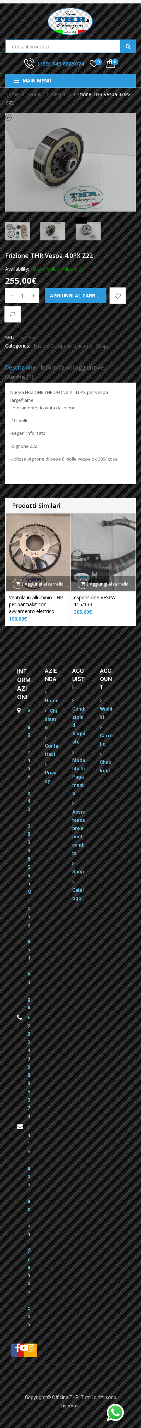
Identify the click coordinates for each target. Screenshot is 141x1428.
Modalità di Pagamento (78, 777)
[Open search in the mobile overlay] (70, 46)
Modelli (35, 94)
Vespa (58, 94)
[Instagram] (30, 1350)
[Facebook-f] (17, 1350)
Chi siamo (51, 719)
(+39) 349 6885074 (60, 63)
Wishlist (107, 713)
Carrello (106, 740)
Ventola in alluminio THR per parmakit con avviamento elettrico (36, 604)
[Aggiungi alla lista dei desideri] (117, 295)
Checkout (105, 766)
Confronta (12, 314)
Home (12, 94)
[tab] (20, 368)
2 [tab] (68, 220)
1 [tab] (57, 220)
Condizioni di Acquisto (79, 725)
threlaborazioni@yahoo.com (29, 1225)
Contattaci (51, 750)
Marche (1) (19, 377)
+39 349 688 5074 (28, 1067)
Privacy (50, 777)
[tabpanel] (70, 162)
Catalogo (78, 894)
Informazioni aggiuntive (72, 367)
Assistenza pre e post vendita (78, 832)
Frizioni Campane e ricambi (63, 345)
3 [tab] (78, 220)
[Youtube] (24, 1350)
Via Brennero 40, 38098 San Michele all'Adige (29, 859)
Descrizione (20, 367)
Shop (78, 871)
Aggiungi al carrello (78, 295)
